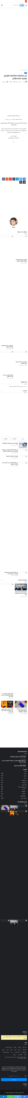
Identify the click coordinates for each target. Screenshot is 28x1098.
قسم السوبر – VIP (22, 787)
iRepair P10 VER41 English (12, 456)
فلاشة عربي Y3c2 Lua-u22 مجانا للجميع (21, 362)
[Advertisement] (14, 23)
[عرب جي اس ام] (18, 5)
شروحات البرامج (6, 1052)
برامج (11, 1049)
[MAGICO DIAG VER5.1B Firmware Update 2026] (23, 807)
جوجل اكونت (24, 1052)
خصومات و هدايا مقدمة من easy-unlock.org (7, 346)
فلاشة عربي (20, 1054)
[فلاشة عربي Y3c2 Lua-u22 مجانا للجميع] (20, 356)
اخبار (21, 70)
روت (25, 778)
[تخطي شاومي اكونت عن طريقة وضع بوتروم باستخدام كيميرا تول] (7, 638)
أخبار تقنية (24, 1047)
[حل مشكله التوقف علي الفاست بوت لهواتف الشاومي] (23, 516)
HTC (24, 789)
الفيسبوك (24, 1049)
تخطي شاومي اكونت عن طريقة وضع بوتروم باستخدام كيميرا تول (7, 695)
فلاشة (25, 1054)
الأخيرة (14, 438)
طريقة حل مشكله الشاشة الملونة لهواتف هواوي (21, 260)
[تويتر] (20, 179)
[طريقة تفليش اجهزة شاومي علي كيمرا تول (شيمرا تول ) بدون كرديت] (7, 704)
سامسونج (24, 780)
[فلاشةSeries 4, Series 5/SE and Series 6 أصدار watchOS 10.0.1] (5, 813)
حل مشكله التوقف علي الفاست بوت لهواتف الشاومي (10, 463)
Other (23, 793)
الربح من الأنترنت (8, 1047)
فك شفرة (24, 784)
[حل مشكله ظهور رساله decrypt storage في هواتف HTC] (23, 574)
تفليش (3, 1049)
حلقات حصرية (17, 1052)
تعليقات (5, 438)
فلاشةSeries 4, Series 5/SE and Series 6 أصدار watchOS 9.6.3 (21, 593)
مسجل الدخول (18, 386)
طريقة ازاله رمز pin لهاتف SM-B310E (10, 443)
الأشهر (22, 438)
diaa (24, 81)
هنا (13, 141)
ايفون (25, 775)
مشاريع (14, 1054)
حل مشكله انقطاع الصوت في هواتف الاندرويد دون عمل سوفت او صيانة (10, 450)
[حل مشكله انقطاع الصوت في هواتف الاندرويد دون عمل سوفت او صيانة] (23, 452)
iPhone (23, 791)
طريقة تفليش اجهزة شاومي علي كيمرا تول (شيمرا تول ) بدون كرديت (7, 710)
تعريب (7, 1049)
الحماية (15, 1047)
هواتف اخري (23, 798)
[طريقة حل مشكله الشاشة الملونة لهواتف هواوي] (20, 247)
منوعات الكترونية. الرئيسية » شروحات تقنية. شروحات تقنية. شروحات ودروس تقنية (15, 1057)
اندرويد (19, 1049)
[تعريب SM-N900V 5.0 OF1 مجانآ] (23, 974)
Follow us (25, 1032)
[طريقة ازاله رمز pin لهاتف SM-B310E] (23, 445)
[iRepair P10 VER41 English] (23, 458)
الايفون (19, 1047)
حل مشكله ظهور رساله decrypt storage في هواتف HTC (11, 573)
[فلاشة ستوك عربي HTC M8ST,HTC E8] (6, 362)
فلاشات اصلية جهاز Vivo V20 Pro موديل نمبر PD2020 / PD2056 (22, 710)
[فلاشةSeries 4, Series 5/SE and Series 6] (14, 922)
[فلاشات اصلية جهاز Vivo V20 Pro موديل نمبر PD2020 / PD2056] (21, 704)
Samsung (23, 796)
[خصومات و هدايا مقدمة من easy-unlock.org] (6, 290)
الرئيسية (24, 70)
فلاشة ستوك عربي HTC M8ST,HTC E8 (8, 375)
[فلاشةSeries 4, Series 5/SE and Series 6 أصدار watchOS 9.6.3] (21, 587)
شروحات (24, 782)
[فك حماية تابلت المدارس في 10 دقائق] (5, 922)
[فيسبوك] (24, 179)
